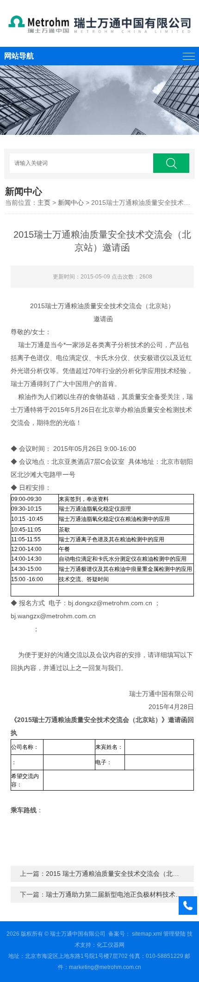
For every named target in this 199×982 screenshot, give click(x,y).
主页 (43, 202)
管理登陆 (174, 934)
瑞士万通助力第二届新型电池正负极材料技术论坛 (117, 894)
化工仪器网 (110, 945)
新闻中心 (71, 202)
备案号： (119, 934)
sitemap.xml (147, 934)
